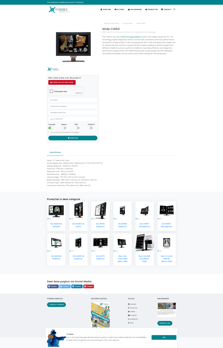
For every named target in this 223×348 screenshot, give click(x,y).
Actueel (120, 9)
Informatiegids (99, 298)
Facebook (133, 308)
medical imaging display (130, 37)
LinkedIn (132, 304)
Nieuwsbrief (163, 298)
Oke (164, 337)
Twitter (132, 311)
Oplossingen (136, 9)
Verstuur (73, 138)
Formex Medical (55, 298)
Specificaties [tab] (55, 152)
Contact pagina (56, 305)
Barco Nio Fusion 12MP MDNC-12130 (122, 259)
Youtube (133, 315)
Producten (152, 9)
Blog (131, 323)
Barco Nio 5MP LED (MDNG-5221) (144, 259)
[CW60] (73, 46)
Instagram (133, 319)
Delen (54, 286)
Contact (168, 9)
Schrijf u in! (165, 323)
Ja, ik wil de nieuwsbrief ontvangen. (65, 132)
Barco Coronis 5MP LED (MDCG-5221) (166, 259)
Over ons (107, 9)
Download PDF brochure (62, 82)
